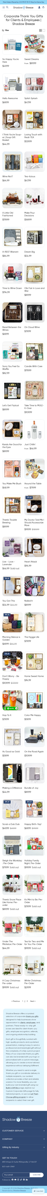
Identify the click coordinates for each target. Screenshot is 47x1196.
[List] (43, 30)
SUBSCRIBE (36, 1175)
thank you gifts (32, 1016)
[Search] (7, 7)
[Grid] (40, 30)
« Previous (16, 1001)
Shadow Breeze (23, 1188)
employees (30, 1023)
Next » (32, 1001)
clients (22, 1023)
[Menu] (3, 7)
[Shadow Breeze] (23, 7)
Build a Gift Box (12, 1088)
